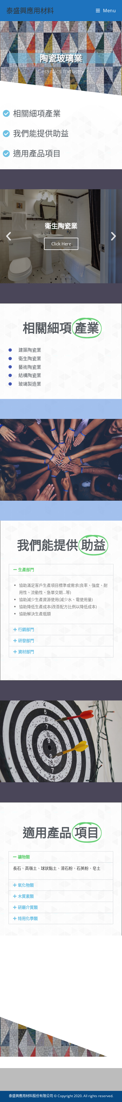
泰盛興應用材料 (30, 10)
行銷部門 (26, 629)
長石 (17, 868)
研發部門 (26, 640)
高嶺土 (31, 868)
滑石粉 (67, 868)
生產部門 (26, 569)
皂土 (96, 868)
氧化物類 (26, 885)
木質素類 (26, 896)
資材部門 (26, 651)
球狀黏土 (49, 868)
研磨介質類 (28, 907)
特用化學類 (28, 918)
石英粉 (83, 868)
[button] (8, 236)
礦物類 (24, 856)
